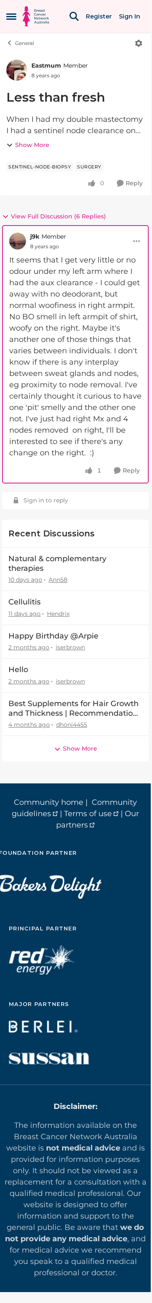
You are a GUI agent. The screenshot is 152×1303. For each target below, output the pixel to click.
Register (99, 16)
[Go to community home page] (36, 16)
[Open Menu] (138, 43)
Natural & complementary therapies (57, 563)
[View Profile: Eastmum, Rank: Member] (16, 70)
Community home (48, 802)
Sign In (129, 16)
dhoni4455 (71, 724)
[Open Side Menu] (11, 16)
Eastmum (46, 65)
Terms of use (88, 813)
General (24, 43)
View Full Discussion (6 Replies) (58, 216)
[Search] (74, 16)
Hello (18, 669)
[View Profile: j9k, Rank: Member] (17, 241)
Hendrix (58, 613)
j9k (34, 236)
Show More (32, 145)
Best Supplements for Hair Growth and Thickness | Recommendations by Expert (75, 709)
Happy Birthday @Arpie (53, 636)
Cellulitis (24, 602)
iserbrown (70, 647)
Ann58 (58, 579)
